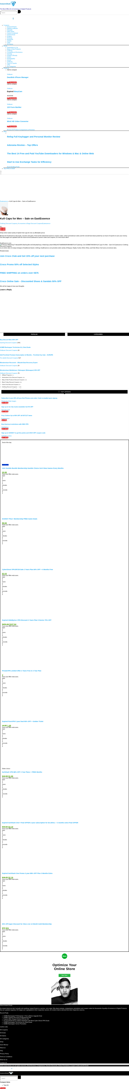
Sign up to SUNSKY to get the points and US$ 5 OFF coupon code (23, 433)
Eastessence (4, 201)
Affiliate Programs (7, 375)
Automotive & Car (12, 47)
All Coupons (4, 1030)
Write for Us (3, 1059)
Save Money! (4, 1044)
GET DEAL (4, 402)
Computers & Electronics (14, 52)
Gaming (9, 54)
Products (6, 68)
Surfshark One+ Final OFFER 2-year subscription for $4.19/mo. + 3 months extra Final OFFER (40, 823)
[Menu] (0, 172)
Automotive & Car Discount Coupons (12, 377)
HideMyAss (5, 427)
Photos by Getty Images (8, 401)
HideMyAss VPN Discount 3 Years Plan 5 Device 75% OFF (26, 620)
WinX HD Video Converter (17, 121)
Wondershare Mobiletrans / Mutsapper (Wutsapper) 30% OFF (20, 370)
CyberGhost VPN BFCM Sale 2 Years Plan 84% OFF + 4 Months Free (27, 569)
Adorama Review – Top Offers (22, 145)
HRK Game (10, 31)
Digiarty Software (12, 28)
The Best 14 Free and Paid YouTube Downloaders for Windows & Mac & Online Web (50, 153)
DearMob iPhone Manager (18, 77)
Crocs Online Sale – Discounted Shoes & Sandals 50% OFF (30, 281)
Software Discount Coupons (8, 350)
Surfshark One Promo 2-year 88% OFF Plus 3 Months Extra (27, 873)
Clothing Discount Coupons (8, 223)
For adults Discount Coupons (9, 358)
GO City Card (5, 410)
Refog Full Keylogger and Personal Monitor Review (33, 136)
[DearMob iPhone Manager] (13, 71)
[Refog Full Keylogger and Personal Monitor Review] (24, 133)
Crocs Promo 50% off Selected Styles (19, 264)
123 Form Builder (14, 107)
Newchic (9, 38)
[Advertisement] (64, 187)
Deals (5, 46)
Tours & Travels (12, 63)
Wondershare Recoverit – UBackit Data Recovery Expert (18, 362)
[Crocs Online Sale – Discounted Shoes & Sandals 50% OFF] (4, 277)
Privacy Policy (4, 1053)
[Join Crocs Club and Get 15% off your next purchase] (4, 252)
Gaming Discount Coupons (8, 342)
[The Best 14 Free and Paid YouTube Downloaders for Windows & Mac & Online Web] (19, 150)
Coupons (6, 25)
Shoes (9, 60)
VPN (8, 65)
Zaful (8, 42)
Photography (11, 58)
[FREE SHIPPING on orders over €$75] (4, 269)
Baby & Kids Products (14, 49)
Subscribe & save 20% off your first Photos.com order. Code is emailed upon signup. (29, 398)
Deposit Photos (12, 27)
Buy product (13, 82)
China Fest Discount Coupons (10, 384)
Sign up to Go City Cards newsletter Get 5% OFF (17, 407)
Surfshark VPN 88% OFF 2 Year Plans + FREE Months (22, 772)
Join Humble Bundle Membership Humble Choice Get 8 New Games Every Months (33, 468)
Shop (1, 1041)
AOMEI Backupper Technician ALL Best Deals (15, 347)
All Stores (10, 44)
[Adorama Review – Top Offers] (16, 141)
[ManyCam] (13, 85)
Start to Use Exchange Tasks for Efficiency (29, 162)
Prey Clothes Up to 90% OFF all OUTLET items (16, 415)
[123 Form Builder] (14, 101)
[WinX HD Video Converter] (18, 115)
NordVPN (10, 39)
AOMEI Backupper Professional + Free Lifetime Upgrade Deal (23, 1016)
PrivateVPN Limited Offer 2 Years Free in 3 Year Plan (21, 671)
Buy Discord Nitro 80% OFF (9, 339)
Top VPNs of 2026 (9, 168)
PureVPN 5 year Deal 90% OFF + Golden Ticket (22, 721)
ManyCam (17, 91)
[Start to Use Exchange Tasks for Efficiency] (13, 158)
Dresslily (9, 30)
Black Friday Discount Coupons (10, 382)
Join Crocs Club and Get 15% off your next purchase (27, 256)
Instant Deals (11, 34)
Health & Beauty (12, 55)
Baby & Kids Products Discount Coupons (13, 379)
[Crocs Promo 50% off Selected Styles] (4, 261)
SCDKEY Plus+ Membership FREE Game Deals (19, 519)
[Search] (19, 11)
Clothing (9, 50)
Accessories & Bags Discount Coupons (30, 223)
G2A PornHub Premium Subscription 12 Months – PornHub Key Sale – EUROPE (26, 355)
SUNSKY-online (6, 436)
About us (3, 1047)
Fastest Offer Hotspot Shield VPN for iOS (16, 1019)
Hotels (9, 57)
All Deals (3, 1033)
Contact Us (3, 1062)
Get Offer (3, 228)
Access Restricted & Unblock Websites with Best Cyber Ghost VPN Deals (26, 1020)
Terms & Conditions (6, 1056)
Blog (5, 131)
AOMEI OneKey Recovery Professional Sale (17, 1017)
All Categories (11, 66)
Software (10, 61)
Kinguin (9, 36)
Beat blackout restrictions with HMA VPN (14, 424)
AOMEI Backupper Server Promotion (15, 1024)
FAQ (1, 1050)
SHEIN (9, 41)
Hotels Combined (12, 33)
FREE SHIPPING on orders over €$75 (19, 273)
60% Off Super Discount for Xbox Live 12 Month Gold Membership (27, 924)
